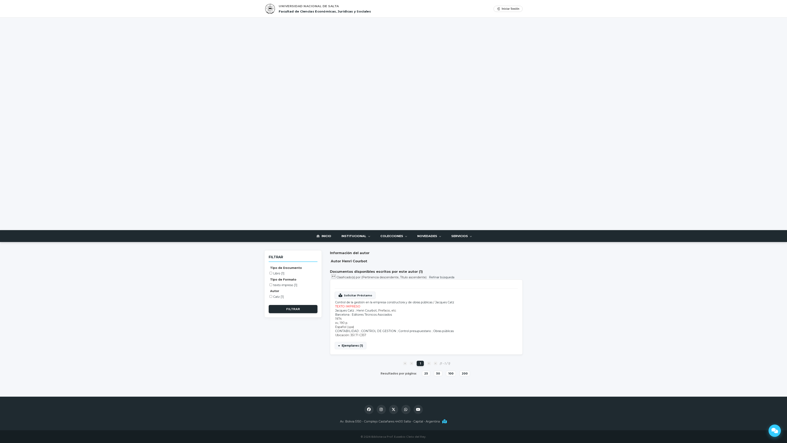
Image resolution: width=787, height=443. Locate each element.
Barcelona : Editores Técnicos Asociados (363, 314)
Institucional (354, 236)
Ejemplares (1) (352, 345)
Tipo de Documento (286, 268)
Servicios (460, 236)
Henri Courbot (366, 310)
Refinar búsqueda (441, 277)
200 (465, 373)
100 (451, 373)
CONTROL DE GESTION (378, 331)
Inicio (326, 236)
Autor (274, 291)
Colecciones (392, 236)
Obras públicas (443, 331)
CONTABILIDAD (347, 331)
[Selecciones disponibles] (334, 277)
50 (438, 373)
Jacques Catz (444, 302)
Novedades (427, 236)
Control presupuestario (414, 331)
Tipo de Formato (283, 279)
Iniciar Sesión (510, 8)
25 (426, 373)
